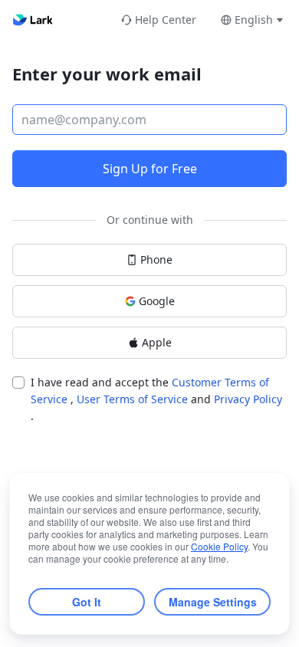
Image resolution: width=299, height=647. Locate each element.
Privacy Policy (248, 399)
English (254, 19)
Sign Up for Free (150, 168)
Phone (156, 259)
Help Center (165, 19)
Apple (157, 342)
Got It (86, 601)
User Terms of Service (134, 399)
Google (157, 301)
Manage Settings (213, 601)
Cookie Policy (219, 546)
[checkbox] (18, 382)
